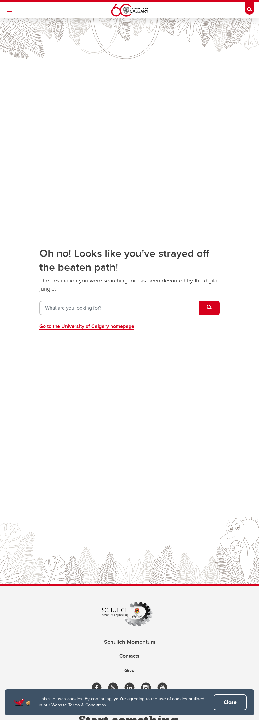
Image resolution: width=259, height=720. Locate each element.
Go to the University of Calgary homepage (86, 326)
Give (129, 670)
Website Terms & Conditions (78, 705)
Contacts (129, 655)
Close (230, 702)
